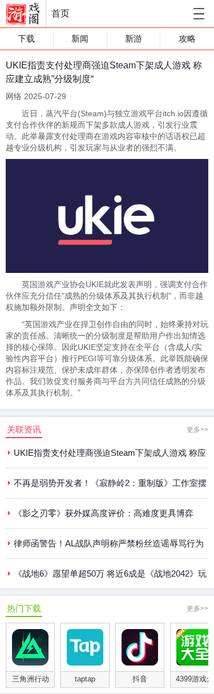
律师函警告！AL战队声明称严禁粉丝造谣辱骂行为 (109, 543)
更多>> (197, 430)
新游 (133, 38)
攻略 (187, 38)
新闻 (79, 38)
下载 (26, 38)
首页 (60, 13)
